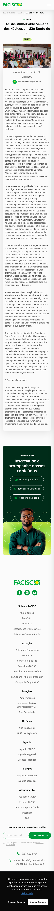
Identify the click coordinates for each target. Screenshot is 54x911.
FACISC (21, 13)
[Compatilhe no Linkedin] (35, 72)
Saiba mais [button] (27, 893)
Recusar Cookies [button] (16, 902)
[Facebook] (19, 592)
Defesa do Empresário (27, 650)
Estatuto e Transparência (27, 634)
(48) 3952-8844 (29, 853)
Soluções (27, 691)
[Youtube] (34, 592)
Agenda (27, 742)
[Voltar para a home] (3, 13)
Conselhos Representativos (27, 671)
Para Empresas (27, 698)
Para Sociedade (27, 712)
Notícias (11, 13)
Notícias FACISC (27, 728)
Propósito (27, 618)
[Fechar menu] (49, 5)
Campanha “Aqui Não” (27, 682)
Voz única (27, 655)
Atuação (27, 643)
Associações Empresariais (27, 629)
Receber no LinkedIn (28, 497)
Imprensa (27, 812)
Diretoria (27, 623)
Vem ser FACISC (27, 802)
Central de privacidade (27, 807)
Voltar (28, 19)
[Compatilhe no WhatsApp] (39, 72)
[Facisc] (12, 4)
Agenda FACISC (27, 749)
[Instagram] (27, 592)
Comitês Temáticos (27, 660)
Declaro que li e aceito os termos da (24, 844)
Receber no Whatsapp (28, 488)
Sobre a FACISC (27, 606)
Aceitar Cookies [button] (38, 902)
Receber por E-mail (29, 479)
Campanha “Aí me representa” (27, 677)
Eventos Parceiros (27, 759)
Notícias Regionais (27, 733)
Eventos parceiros (27, 781)
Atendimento (27, 790)
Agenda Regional (27, 754)
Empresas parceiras (27, 775)
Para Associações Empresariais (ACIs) (27, 705)
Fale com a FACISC (27, 796)
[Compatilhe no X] (31, 72)
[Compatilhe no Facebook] (28, 72)
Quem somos (27, 613)
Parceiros (27, 769)
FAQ (27, 818)
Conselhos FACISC (27, 666)
